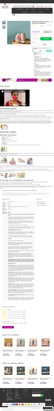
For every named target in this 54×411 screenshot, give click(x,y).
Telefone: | (35, 0)
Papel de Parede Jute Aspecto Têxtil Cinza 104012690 (8, 379)
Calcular (49, 50)
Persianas (41, 12)
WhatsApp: (47, 0)
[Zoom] (4, 22)
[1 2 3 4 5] (12, 321)
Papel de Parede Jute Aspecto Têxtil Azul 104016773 (45, 379)
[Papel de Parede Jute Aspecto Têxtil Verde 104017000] (20, 342)
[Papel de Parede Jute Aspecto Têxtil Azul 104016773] (45, 370)
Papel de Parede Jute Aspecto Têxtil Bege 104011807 (33, 351)
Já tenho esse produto (23, 323)
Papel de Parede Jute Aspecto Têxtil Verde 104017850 (20, 379)
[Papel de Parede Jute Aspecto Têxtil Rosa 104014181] (45, 342)
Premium (47, 9)
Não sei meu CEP (35, 46)
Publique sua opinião (8, 327)
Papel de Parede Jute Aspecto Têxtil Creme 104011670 (33, 379)
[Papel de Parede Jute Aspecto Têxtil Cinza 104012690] (8, 370)
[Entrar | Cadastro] (46, 6)
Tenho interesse (6, 323)
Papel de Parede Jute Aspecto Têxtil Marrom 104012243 (8, 351)
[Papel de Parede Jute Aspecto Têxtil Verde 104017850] (20, 370)
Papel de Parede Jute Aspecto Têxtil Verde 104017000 (20, 351)
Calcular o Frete (39, 42)
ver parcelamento (35, 34)
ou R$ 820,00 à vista (35, 33)
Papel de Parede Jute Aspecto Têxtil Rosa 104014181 (45, 351)
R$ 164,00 (37, 31)
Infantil (40, 9)
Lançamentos (25, 12)
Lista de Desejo (52, 21)
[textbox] (24, 6)
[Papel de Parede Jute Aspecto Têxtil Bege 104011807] (33, 342)
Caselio (51, 25)
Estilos (27, 9)
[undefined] (18, 32)
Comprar (46, 38)
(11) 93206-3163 (27, 396)
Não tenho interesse (14, 323)
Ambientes (34, 9)
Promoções (33, 12)
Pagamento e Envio (18, 398)
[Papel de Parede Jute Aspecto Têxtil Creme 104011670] (33, 370)
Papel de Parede (19, 9)
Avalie (34, 26)
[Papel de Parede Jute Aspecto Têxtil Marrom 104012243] (8, 342)
